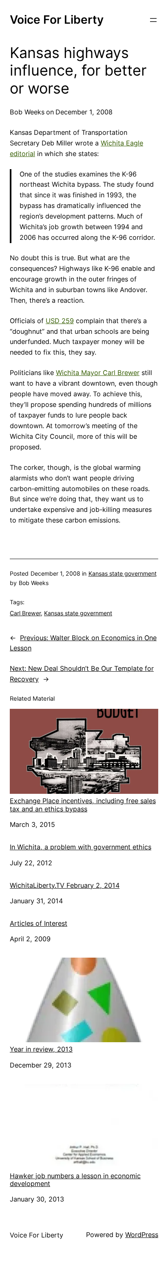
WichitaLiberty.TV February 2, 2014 (64, 885)
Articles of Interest (38, 923)
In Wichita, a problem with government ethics (80, 847)
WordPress (141, 1235)
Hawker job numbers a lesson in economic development (75, 1180)
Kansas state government (122, 573)
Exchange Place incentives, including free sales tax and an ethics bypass (83, 805)
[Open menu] (153, 20)
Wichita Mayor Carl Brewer (97, 373)
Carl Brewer (25, 613)
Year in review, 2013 (41, 1049)
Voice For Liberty (57, 20)
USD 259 (60, 321)
